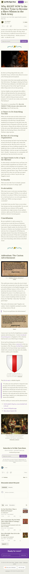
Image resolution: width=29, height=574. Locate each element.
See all (4, 544)
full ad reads (6, 380)
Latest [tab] (6, 505)
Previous (5, 477)
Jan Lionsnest (8, 21)
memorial (19, 344)
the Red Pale (19, 346)
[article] (14, 512)
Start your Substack (11, 567)
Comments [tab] (4, 487)
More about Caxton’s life (10, 411)
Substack (7, 571)
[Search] (26, 505)
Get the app (21, 567)
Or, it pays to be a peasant (7, 537)
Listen (25, 22)
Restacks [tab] (10, 487)
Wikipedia (20, 376)
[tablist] (7, 487)
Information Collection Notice (15, 460)
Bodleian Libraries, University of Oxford (16, 278)
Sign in (26, 2)
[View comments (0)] (7, 26)
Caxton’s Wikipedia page (10, 408)
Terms (20, 562)
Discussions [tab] (12, 505)
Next (24, 477)
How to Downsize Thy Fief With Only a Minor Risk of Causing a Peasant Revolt (10, 521)
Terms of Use (21, 459)
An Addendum (4, 512)
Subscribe (21, 2)
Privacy (16, 562)
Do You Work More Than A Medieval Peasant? (9, 510)
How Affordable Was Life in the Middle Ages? (10, 534)
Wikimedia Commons (14, 439)
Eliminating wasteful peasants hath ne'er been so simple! (11, 525)
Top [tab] (3, 505)
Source (14, 329)
